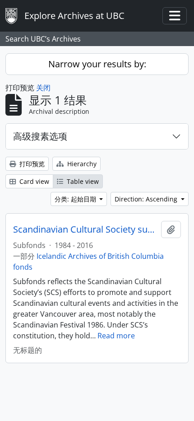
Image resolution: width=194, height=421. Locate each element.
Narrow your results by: (97, 64)
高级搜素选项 (40, 136)
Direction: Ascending (147, 199)
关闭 (43, 88)
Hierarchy (81, 163)
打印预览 (31, 163)
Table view (82, 181)
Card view (33, 181)
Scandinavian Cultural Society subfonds (85, 229)
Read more (116, 336)
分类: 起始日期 (76, 199)
